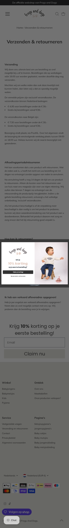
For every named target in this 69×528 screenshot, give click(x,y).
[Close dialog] (66, 244)
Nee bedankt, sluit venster (17, 276)
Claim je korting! (18, 272)
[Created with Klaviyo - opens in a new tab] (34, 285)
